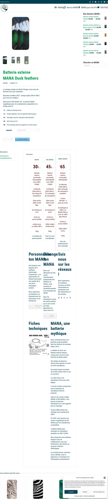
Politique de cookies (78, 496)
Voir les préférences (98, 492)
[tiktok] (58, 297)
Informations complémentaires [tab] (6, 157)
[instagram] (64, 297)
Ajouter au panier (22, 139)
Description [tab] (4, 152)
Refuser (85, 492)
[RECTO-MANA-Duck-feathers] (21, 33)
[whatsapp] (67, 297)
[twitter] (70, 297)
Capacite (9, 130)
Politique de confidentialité (89, 496)
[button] (104, 478)
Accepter (71, 492)
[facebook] (61, 297)
